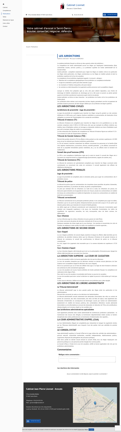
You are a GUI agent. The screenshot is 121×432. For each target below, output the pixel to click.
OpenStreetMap (102, 422)
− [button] (75, 392)
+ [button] (75, 390)
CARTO (115, 422)
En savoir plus (81, 429)
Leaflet (95, 422)
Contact (5, 26)
